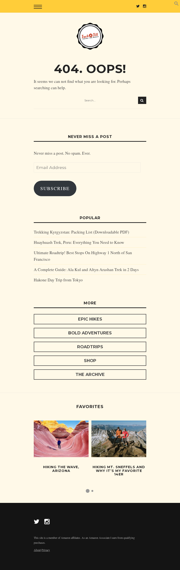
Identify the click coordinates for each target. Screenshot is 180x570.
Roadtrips (90, 346)
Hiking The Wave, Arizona (61, 469)
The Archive (90, 374)
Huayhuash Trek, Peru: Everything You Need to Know (79, 242)
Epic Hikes (90, 319)
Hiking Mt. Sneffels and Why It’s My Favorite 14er (119, 470)
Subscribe (55, 188)
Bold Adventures (90, 332)
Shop (90, 360)
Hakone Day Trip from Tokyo (58, 280)
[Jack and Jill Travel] (90, 36)
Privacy (45, 550)
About (37, 550)
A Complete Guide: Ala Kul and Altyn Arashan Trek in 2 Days (86, 269)
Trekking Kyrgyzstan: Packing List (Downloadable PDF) (81, 232)
